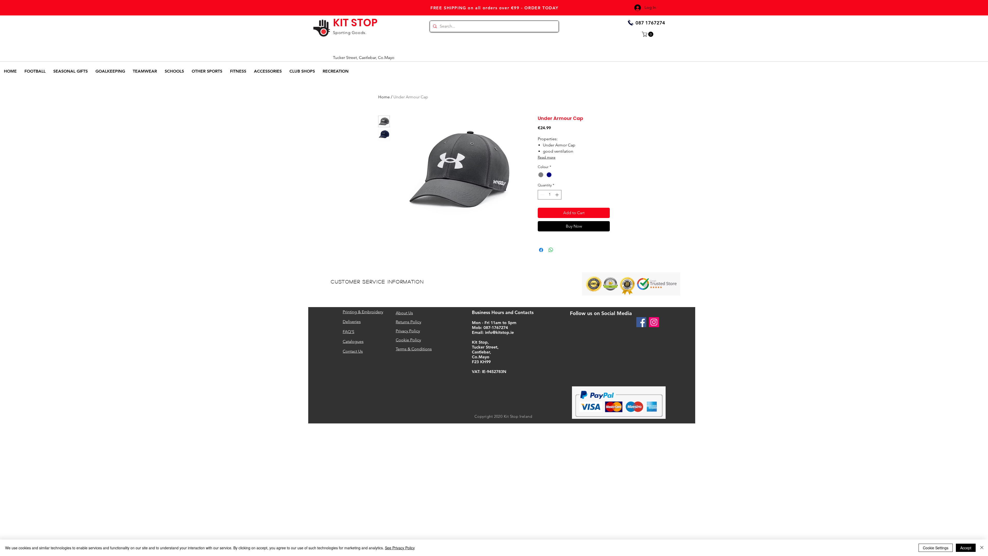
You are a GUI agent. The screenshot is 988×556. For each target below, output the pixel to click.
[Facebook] (641, 322)
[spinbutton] (549, 194)
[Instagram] (654, 322)
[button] (648, 34)
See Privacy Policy (400, 547)
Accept (965, 547)
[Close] (982, 548)
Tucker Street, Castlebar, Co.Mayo (363, 57)
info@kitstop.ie (499, 332)
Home (384, 96)
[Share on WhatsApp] (551, 250)
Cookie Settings (935, 547)
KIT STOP (355, 22)
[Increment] (557, 194)
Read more (546, 157)
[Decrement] (542, 194)
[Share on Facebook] (541, 250)
